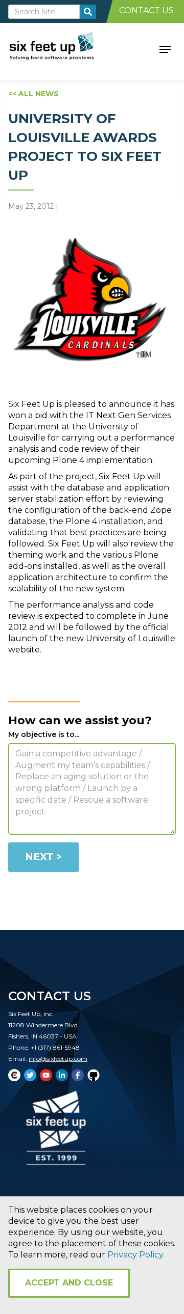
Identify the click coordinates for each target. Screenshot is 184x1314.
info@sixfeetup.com (58, 1058)
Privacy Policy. (136, 1255)
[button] (165, 48)
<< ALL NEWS (33, 93)
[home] (63, 48)
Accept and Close (69, 1283)
